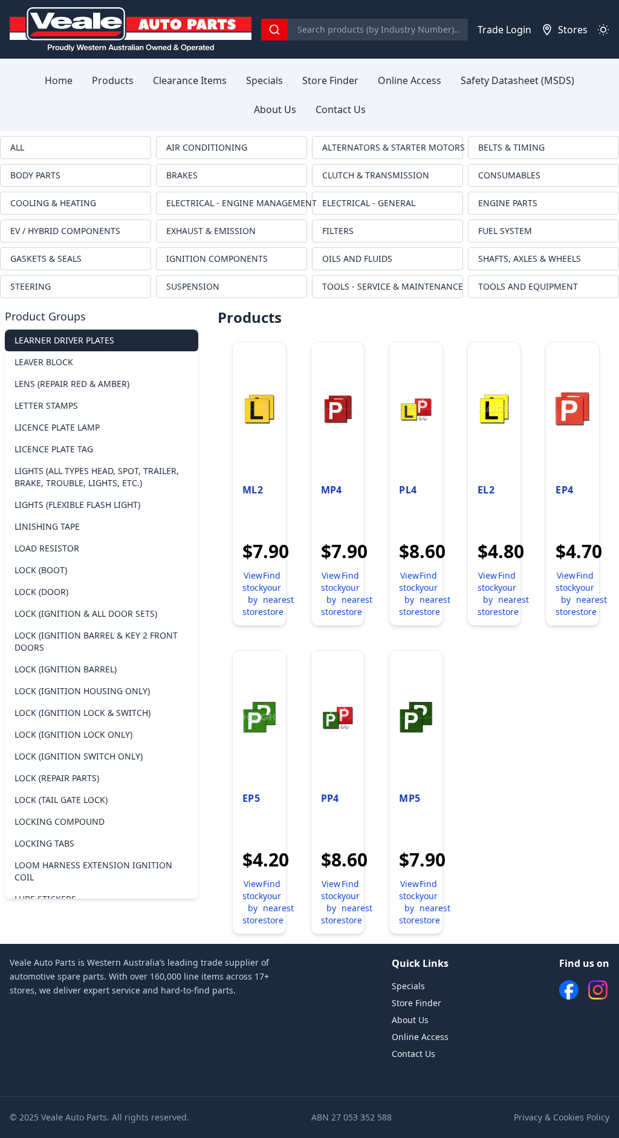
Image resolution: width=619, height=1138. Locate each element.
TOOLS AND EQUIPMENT (528, 286)
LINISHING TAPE (47, 526)
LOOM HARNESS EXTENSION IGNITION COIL (93, 871)
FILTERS (338, 230)
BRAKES (182, 175)
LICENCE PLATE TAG (54, 449)
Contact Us (341, 109)
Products (113, 80)
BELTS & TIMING (511, 147)
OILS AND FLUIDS (357, 258)
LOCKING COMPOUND (60, 821)
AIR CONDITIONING (206, 147)
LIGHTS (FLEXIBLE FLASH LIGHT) (77, 504)
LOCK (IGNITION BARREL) (66, 669)
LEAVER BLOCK (44, 362)
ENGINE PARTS (507, 203)
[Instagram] (598, 990)
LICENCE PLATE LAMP (57, 427)
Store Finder (330, 80)
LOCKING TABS (44, 843)
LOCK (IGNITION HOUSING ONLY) (82, 691)
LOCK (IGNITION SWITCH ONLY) (79, 756)
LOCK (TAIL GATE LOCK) (61, 799)
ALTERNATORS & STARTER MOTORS (392, 147)
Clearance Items (190, 80)
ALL (17, 147)
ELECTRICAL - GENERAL (368, 203)
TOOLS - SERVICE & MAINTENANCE (392, 286)
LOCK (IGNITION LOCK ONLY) (73, 734)
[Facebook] (568, 990)
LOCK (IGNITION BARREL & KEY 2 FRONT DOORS (96, 641)
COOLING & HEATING (53, 203)
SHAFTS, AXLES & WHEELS (529, 258)
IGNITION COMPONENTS (217, 258)
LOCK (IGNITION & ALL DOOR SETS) (86, 613)
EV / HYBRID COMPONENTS (65, 230)
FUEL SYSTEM (505, 230)
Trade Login (504, 29)
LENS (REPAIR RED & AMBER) (72, 383)
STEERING (30, 286)
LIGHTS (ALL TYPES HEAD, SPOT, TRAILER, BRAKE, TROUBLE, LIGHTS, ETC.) (97, 477)
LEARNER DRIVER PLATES (64, 340)
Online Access (409, 80)
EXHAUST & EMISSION (211, 230)
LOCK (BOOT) (41, 570)
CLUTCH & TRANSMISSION (375, 175)
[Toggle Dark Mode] (603, 30)
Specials (264, 80)
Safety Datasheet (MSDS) (517, 80)
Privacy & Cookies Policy (561, 1117)
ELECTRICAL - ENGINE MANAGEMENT (236, 203)
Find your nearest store (278, 593)
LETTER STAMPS (46, 405)
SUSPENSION (192, 286)
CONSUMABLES (509, 175)
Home (59, 80)
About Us (275, 109)
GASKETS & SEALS (46, 258)
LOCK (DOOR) (41, 591)
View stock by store (252, 593)
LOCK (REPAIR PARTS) (57, 778)
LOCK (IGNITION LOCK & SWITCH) (83, 712)
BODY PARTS (35, 175)
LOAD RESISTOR (47, 548)
